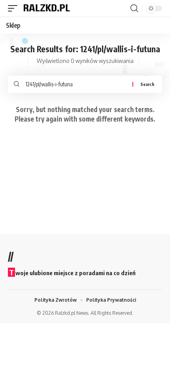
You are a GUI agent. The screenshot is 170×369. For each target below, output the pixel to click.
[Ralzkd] (46, 8)
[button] (14, 8)
